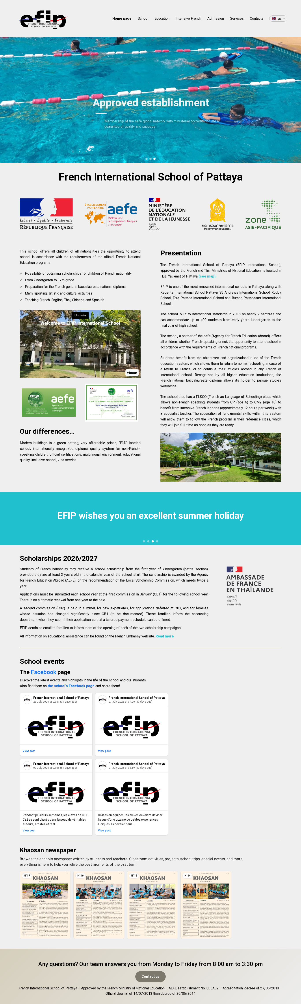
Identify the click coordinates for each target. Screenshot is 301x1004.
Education (161, 18)
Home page (122, 18)
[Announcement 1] (144, 541)
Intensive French (188, 18)
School (143, 18)
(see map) (207, 276)
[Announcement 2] (148, 541)
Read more (165, 636)
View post (29, 751)
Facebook (43, 672)
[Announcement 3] (153, 541)
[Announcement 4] (157, 541)
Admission (215, 18)
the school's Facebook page (71, 686)
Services (237, 18)
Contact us (150, 976)
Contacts (257, 18)
